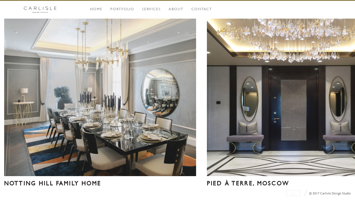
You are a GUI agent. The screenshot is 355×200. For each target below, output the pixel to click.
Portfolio (122, 8)
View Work (100, 105)
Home (96, 8)
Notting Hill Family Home (53, 183)
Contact (201, 8)
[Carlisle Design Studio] (40, 9)
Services (151, 8)
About (176, 8)
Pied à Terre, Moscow (248, 183)
